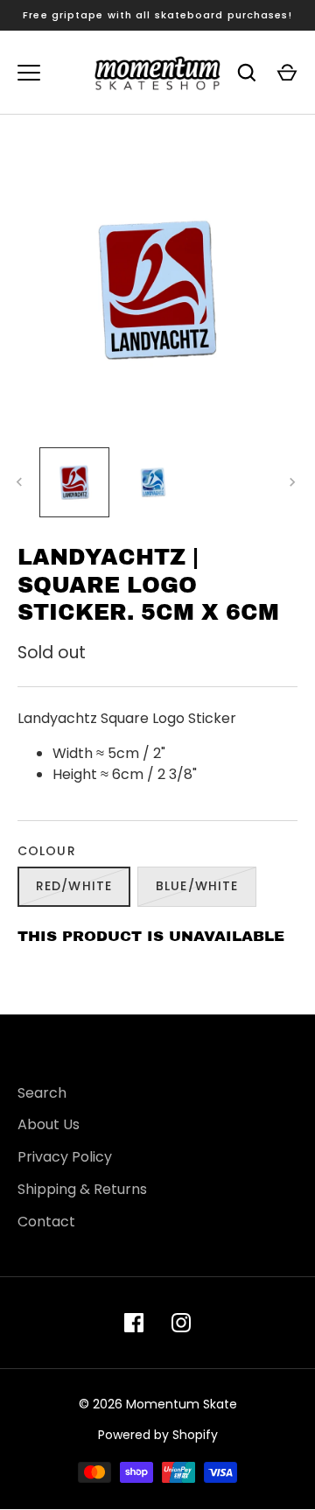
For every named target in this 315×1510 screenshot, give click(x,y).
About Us (49, 1124)
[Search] (247, 72)
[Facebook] (134, 1322)
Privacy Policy (65, 1157)
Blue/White (197, 886)
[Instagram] (181, 1322)
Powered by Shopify (158, 1434)
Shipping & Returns (82, 1189)
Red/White (74, 886)
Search (42, 1093)
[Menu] (29, 72)
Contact (46, 1222)
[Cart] (287, 72)
